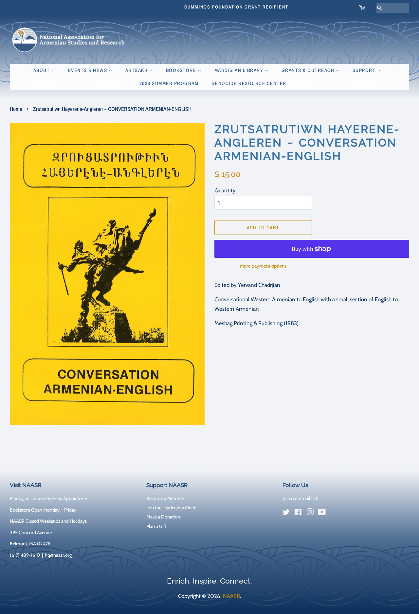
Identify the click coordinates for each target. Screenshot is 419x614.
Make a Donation (163, 517)
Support (365, 70)
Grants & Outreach (309, 70)
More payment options (263, 266)
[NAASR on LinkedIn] (333, 514)
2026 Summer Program (169, 83)
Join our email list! (300, 498)
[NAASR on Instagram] (310, 513)
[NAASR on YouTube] (322, 513)
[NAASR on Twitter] (286, 513)
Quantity (225, 190)
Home (16, 109)
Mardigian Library (239, 70)
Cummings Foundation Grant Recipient (236, 7)
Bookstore (182, 70)
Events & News (88, 70)
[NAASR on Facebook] (298, 513)
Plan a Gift (156, 526)
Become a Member (165, 498)
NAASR (231, 596)
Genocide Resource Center (248, 83)
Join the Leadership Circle (171, 508)
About (42, 70)
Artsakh (137, 70)
